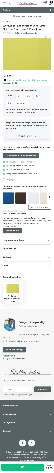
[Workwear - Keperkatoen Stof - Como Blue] (8, 198)
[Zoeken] (50, 10)
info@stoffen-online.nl (14, 358)
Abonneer (42, 389)
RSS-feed (44, 452)
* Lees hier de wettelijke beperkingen (17, 394)
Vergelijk (10, 179)
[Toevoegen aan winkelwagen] (22, 467)
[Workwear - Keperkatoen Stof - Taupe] (20, 198)
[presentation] (5, 197)
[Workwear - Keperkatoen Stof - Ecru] (45, 198)
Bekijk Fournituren (27, 136)
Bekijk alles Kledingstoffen (26, 33)
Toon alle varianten (38, 207)
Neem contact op (14, 349)
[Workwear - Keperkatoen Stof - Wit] (33, 198)
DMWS (35, 452)
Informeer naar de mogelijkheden (21, 155)
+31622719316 (9, 356)
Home (7, 21)
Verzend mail (12, 230)
